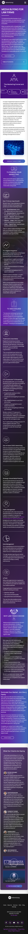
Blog (23, 905)
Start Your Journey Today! (14, 886)
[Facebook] (6, 922)
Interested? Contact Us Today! (14, 161)
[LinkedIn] (18, 922)
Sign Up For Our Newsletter (10, 929)
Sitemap (14, 907)
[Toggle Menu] (25, 2)
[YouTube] (14, 922)
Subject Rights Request (14, 931)
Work (20, 905)
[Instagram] (21, 922)
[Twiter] (10, 922)
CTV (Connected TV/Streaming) (14, 92)
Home (4, 905)
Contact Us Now (7, 737)
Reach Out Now (8, 56)
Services (15, 905)
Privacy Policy (21, 929)
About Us (9, 905)
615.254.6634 (14, 915)
